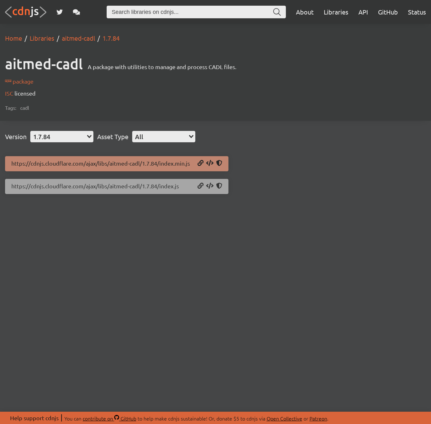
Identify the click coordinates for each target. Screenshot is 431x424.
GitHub (388, 12)
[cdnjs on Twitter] (59, 12)
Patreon (318, 418)
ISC (10, 93)
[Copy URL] (201, 163)
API (363, 12)
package (22, 81)
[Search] (277, 12)
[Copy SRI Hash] (219, 163)
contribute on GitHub (109, 418)
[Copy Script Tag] (210, 163)
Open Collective (284, 418)
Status (417, 12)
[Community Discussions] (76, 12)
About (305, 12)
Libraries (336, 12)
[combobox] (61, 136)
